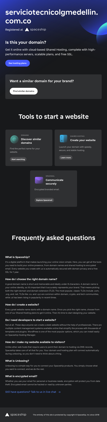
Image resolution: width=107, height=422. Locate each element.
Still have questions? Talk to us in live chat (31, 392)
